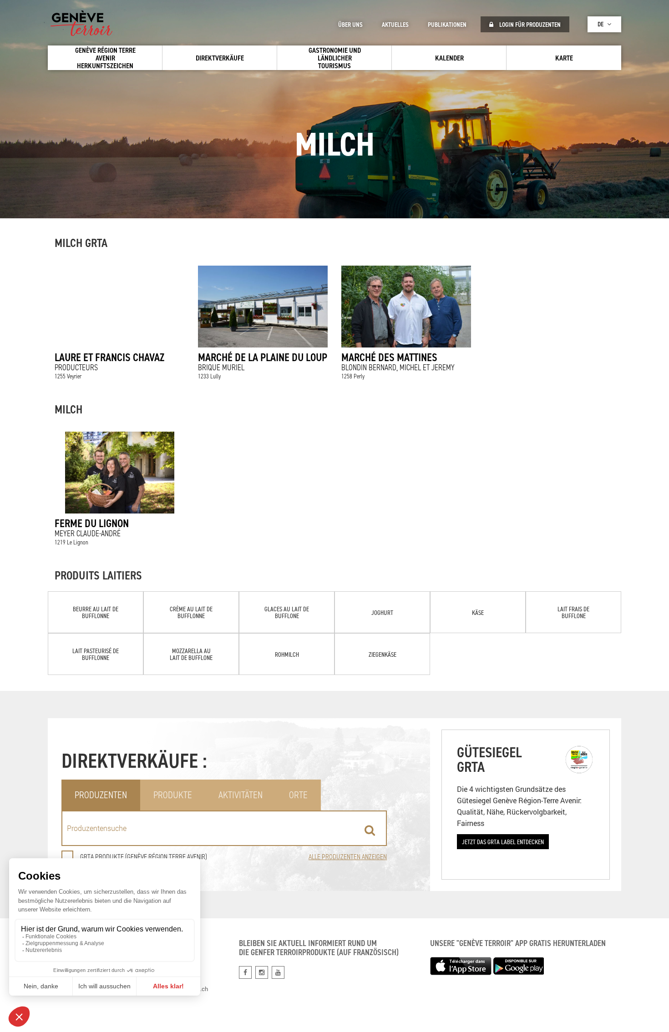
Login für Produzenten (529, 24)
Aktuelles (395, 24)
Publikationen (447, 24)
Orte (298, 795)
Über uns (350, 24)
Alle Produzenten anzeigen (348, 856)
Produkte (172, 795)
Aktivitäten (240, 795)
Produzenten (101, 795)
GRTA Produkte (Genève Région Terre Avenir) (143, 856)
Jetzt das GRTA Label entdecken (503, 842)
